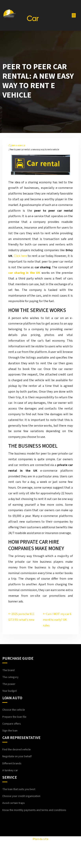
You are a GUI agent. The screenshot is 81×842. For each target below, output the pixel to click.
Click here (20, 256)
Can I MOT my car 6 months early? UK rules (57, 620)
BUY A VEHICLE (18, 145)
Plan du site (40, 839)
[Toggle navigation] (73, 15)
